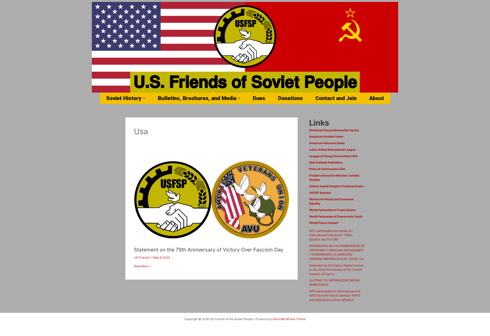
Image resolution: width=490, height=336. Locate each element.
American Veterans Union (327, 143)
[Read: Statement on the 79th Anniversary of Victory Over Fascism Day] (211, 198)
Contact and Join (336, 98)
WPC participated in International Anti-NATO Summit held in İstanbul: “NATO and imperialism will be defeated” (335, 295)
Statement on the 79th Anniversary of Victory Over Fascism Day (208, 250)
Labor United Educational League (332, 149)
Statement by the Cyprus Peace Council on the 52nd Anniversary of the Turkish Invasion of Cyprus (336, 270)
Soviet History (123, 98)
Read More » (142, 266)
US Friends (141, 257)
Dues (259, 98)
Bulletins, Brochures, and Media (197, 98)
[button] (125, 98)
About (376, 98)
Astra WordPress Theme (289, 319)
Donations (290, 98)
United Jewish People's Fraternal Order (336, 186)
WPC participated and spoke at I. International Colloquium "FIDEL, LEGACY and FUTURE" (331, 235)
